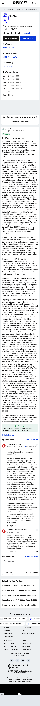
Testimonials (8, 636)
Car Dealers (7, 66)
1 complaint (25, 33)
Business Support (10, 646)
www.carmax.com (10, 48)
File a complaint (11, 38)
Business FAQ (9, 643)
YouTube (23, 660)
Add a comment (32, 440)
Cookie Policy (26, 649)
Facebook (12, 660)
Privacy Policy (26, 646)
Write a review (28, 38)
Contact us (8, 633)
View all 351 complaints (20, 121)
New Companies (24, 653)
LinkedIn (28, 660)
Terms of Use (26, 643)
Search (32, 3)
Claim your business (11, 649)
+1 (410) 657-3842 (10, 57)
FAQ (23, 630)
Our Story (7, 630)
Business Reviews (20, 655)
